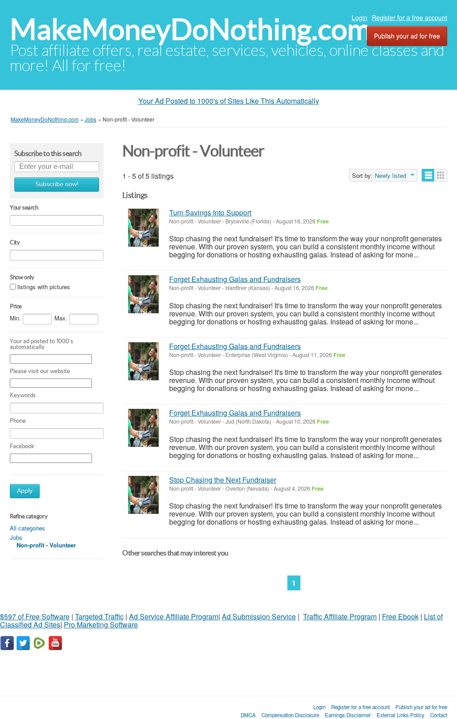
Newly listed (390, 176)
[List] (428, 175)
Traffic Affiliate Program (340, 616)
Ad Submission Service (259, 616)
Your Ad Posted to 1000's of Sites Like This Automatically (228, 101)
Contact (438, 715)
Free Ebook (400, 616)
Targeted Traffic (99, 616)
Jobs (16, 537)
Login (359, 17)
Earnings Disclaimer (348, 715)
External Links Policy (400, 715)
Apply (25, 491)
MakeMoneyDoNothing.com (190, 29)
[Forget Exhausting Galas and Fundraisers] (143, 294)
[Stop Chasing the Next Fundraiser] (143, 495)
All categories (27, 528)
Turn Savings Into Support (210, 212)
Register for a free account (409, 17)
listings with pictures (43, 286)
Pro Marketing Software (101, 624)
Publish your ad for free (407, 35)
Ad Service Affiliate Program (173, 616)
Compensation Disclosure (290, 715)
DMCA (248, 715)
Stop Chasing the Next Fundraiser (222, 480)
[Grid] (440, 175)
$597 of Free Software (35, 616)
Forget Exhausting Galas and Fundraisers (235, 279)
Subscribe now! (57, 184)
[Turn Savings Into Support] (143, 228)
